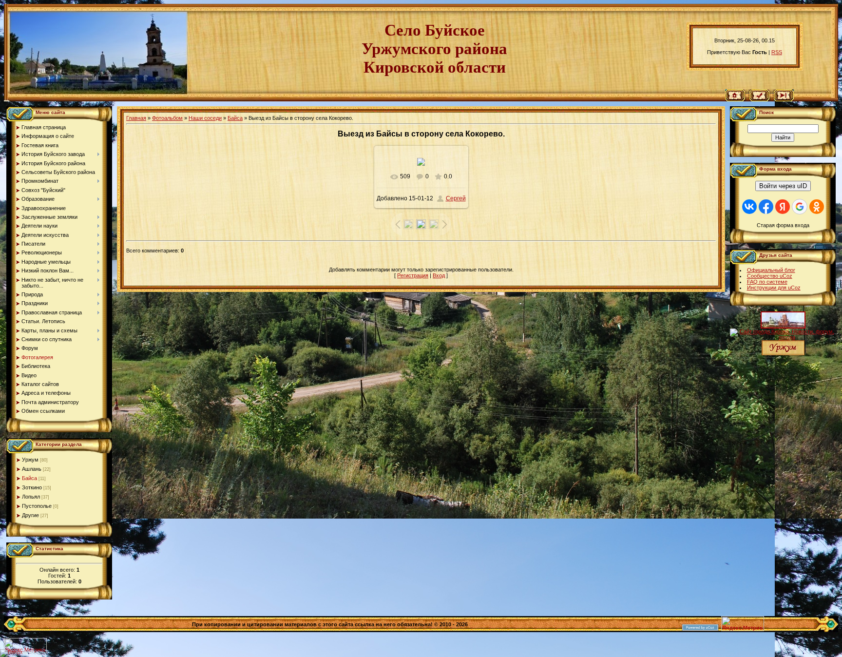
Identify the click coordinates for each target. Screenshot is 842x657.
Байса (29, 478)
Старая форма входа (783, 225)
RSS (776, 52)
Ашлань (31, 469)
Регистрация (412, 275)
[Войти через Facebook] (766, 206)
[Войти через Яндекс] (782, 206)
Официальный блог (771, 270)
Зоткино (32, 487)
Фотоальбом (167, 118)
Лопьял (31, 497)
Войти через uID (783, 186)
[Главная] (735, 99)
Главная (136, 118)
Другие (30, 515)
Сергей (456, 198)
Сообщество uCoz (769, 276)
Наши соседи (205, 118)
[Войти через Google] (799, 206)
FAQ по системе (767, 282)
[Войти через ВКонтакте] (749, 206)
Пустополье (37, 506)
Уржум (30, 460)
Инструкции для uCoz (774, 287)
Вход (439, 275)
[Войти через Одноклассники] (816, 206)
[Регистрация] (759, 99)
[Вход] (784, 99)
